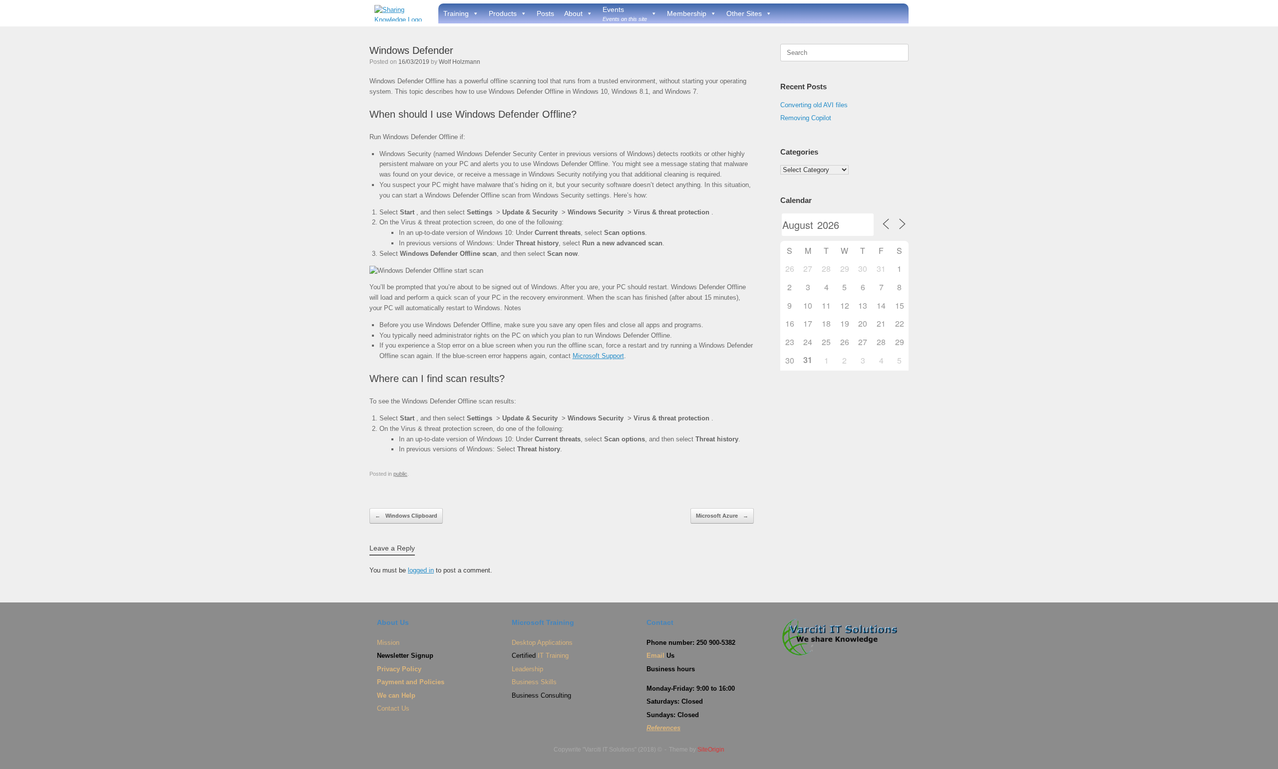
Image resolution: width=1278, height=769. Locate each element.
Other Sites (744, 13)
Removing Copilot (805, 118)
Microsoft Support (598, 356)
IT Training (553, 655)
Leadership (527, 669)
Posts (545, 13)
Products (503, 13)
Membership (686, 13)
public (400, 474)
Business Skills (534, 682)
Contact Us (393, 708)
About (573, 13)
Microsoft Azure (722, 516)
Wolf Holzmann (459, 61)
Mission (388, 642)
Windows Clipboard (406, 516)
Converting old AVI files (814, 105)
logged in (421, 570)
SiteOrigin (710, 750)
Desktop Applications (542, 642)
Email (655, 655)
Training (456, 13)
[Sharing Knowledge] (400, 13)
